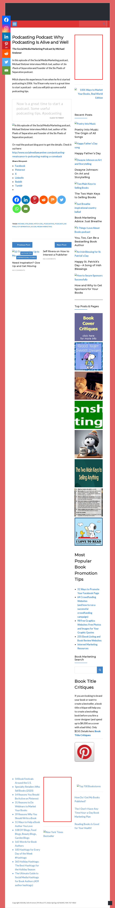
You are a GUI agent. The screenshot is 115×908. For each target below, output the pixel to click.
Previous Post (23, 245)
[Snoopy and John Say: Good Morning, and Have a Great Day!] (89, 457)
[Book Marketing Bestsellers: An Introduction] (89, 427)
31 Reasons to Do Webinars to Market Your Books (25, 806)
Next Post (61, 245)
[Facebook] (16, 200)
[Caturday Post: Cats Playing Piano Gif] (89, 398)
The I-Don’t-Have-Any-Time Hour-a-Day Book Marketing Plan (87, 812)
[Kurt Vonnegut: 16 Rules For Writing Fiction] (89, 515)
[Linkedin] (25, 200)
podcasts (59, 224)
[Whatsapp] (16, 209)
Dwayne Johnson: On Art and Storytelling (86, 173)
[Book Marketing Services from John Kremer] (89, 340)
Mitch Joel (38, 224)
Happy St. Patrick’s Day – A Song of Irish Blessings (88, 265)
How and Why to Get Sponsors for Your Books (88, 289)
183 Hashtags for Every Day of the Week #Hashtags (27, 853)
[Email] (25, 209)
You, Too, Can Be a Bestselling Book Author (87, 241)
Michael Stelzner (25, 224)
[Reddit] (43, 200)
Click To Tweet (57, 118)
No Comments (18, 270)
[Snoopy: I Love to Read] (89, 544)
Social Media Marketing (41, 226)
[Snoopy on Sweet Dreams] (89, 369)
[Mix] (52, 200)
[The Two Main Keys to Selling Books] (89, 486)
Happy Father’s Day (88, 153)
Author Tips (26, 253)
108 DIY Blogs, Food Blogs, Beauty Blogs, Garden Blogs (26, 833)
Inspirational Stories (26, 257)
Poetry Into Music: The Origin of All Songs (87, 133)
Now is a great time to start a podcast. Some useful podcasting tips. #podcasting (40, 108)
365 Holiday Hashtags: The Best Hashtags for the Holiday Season (27, 865)
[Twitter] (61, 200)
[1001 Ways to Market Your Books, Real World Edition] (89, 97)
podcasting (49, 224)
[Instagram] (6, 28)
